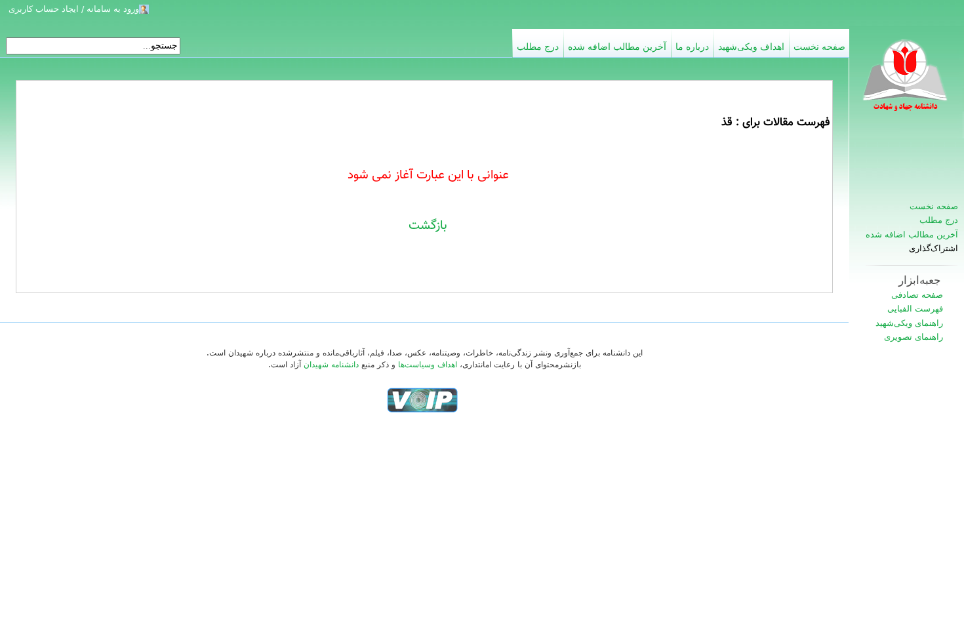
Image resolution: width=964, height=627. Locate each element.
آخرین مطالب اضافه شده (912, 234)
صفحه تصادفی (917, 295)
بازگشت (428, 225)
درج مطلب (938, 220)
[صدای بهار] (422, 399)
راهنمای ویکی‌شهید (909, 323)
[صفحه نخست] (906, 82)
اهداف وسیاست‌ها (427, 364)
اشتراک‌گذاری (933, 248)
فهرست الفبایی (915, 309)
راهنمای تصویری (913, 337)
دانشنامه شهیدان (331, 364)
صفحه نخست (934, 206)
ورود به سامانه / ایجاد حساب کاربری (74, 9)
